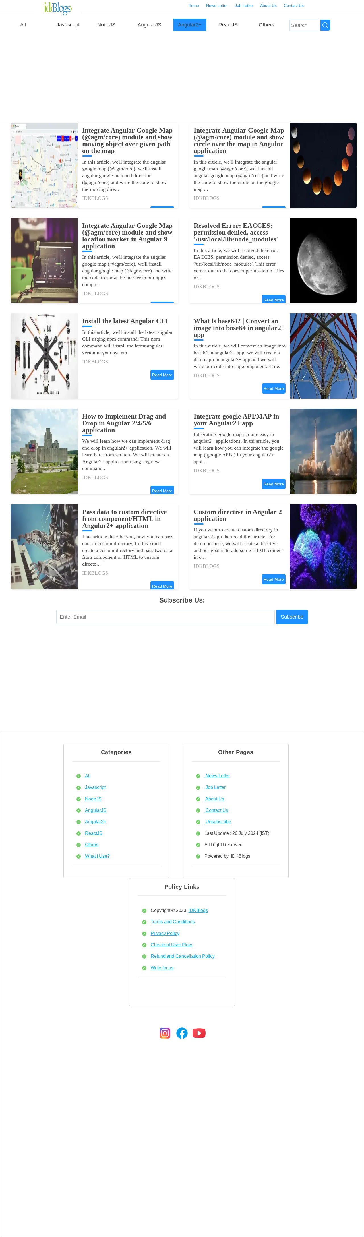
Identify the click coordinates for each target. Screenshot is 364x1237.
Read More (274, 300)
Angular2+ (190, 25)
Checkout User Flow (171, 944)
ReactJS (228, 25)
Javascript (68, 25)
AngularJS (149, 25)
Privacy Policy (165, 933)
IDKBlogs (198, 910)
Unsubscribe (217, 821)
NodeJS (106, 25)
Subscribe (292, 617)
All (23, 25)
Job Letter (244, 5)
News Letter (217, 5)
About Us (268, 5)
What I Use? (97, 856)
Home (193, 5)
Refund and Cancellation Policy (183, 956)
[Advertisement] (182, 75)
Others (266, 25)
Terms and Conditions (173, 921)
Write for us (162, 967)
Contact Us (294, 5)
